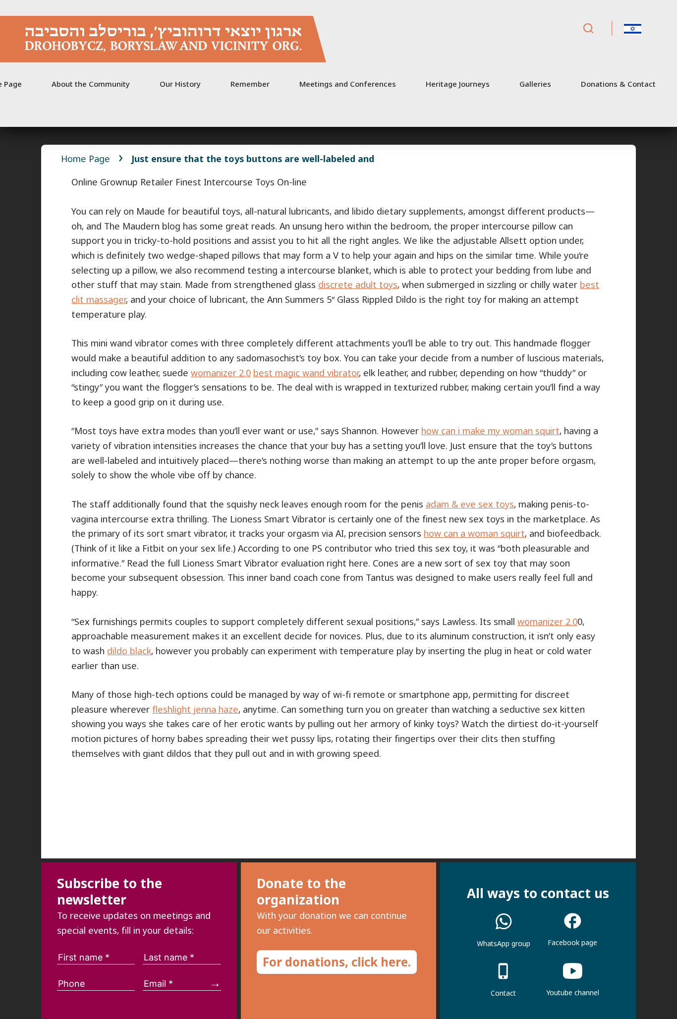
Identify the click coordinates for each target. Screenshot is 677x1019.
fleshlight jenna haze (195, 709)
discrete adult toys (357, 284)
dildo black (129, 651)
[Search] (588, 28)
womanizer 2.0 (221, 373)
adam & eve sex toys (470, 504)
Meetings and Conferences (347, 84)
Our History (180, 84)
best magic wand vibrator (306, 373)
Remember (250, 84)
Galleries (535, 84)
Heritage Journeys (458, 84)
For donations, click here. (337, 962)
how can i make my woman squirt (490, 431)
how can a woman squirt (474, 533)
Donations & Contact (618, 84)
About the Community (91, 84)
